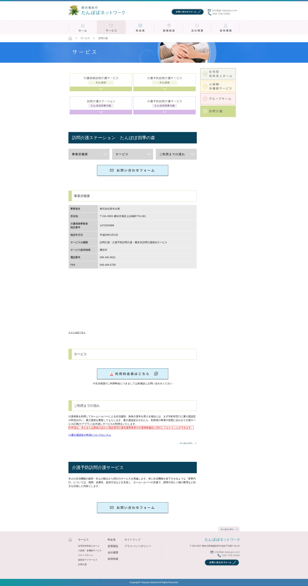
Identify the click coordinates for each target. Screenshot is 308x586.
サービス (122, 154)
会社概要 (113, 552)
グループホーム (85, 555)
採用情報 (113, 558)
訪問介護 (82, 564)
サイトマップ (132, 539)
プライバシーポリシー (137, 546)
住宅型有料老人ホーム (88, 546)
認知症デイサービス (87, 560)
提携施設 (113, 546)
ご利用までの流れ (172, 154)
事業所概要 (80, 154)
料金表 (112, 539)
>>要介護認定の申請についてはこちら (89, 434)
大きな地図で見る (77, 332)
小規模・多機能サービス (90, 550)
